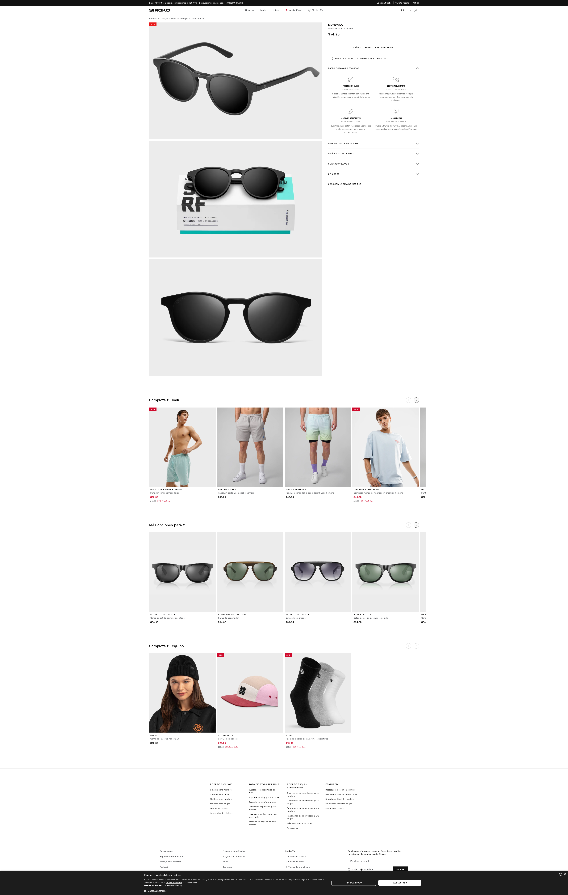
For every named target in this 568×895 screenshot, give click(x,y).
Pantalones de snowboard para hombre (303, 809)
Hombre (368, 869)
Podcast (164, 867)
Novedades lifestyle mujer (338, 803)
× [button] (565, 874)
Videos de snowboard (299, 867)
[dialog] (284, 883)
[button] (234, 885)
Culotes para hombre (221, 790)
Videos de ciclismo (297, 856)
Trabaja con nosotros (170, 861)
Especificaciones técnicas (343, 68)
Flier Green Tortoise (232, 614)
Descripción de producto (343, 143)
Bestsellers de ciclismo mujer (340, 790)
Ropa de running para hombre (263, 797)
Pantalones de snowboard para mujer (303, 817)
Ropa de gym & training (263, 784)
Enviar (400, 869)
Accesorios (292, 828)
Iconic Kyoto (362, 614)
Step (289, 735)
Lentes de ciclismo (219, 808)
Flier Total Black (298, 614)
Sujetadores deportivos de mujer (261, 791)
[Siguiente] (416, 400)
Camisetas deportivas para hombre (262, 808)
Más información (190, 882)
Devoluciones (166, 851)
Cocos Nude (226, 735)
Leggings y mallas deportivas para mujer (262, 815)
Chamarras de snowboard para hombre (303, 794)
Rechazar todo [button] (354, 883)
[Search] (403, 10)
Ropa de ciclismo (221, 784)
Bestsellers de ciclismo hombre (341, 794)
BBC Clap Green (296, 489)
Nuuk (153, 735)
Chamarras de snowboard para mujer (303, 802)
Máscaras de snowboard (299, 823)
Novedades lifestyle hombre (339, 799)
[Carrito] (409, 10)
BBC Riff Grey (227, 489)
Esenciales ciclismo (335, 808)
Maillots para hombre (221, 799)
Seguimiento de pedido (171, 856)
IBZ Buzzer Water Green (166, 489)
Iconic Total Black (163, 614)
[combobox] (560, 874)
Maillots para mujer (220, 803)
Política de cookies (174, 882)
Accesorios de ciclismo (221, 813)
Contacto (227, 867)
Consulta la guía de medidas (344, 184)
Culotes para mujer (220, 794)
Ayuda (225, 861)
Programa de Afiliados (233, 851)
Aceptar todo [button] (400, 883)
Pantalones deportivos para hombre (262, 823)
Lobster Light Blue (366, 489)
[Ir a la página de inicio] (159, 10)
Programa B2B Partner (233, 856)
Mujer (354, 869)
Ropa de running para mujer (262, 802)
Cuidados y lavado (338, 164)
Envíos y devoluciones (341, 153)
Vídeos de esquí (296, 861)
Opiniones (333, 174)
